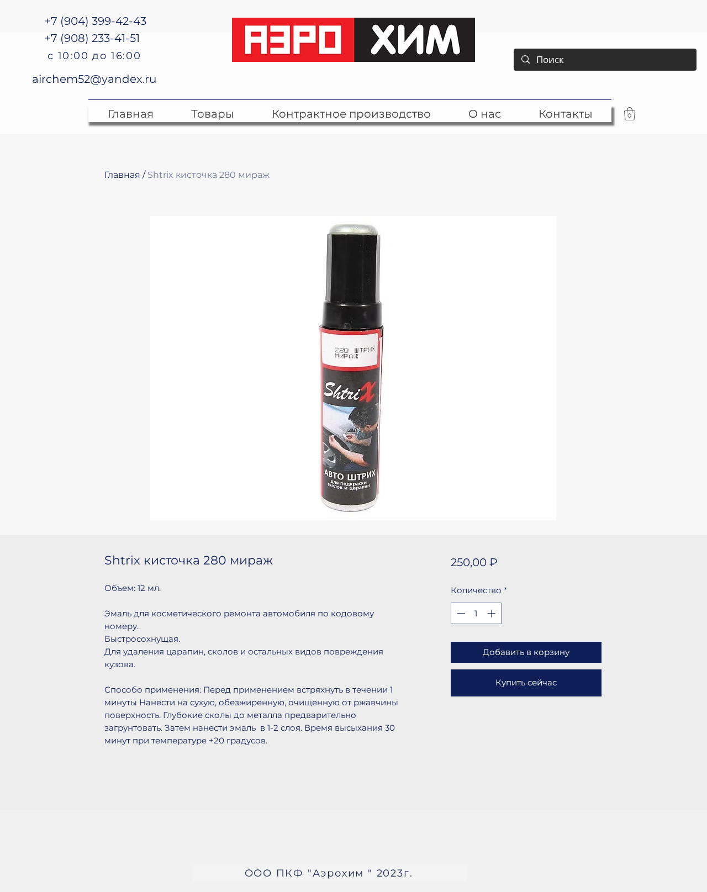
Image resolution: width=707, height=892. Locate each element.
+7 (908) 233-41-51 (92, 38)
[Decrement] (459, 613)
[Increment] (492, 613)
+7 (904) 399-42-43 (95, 21)
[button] (629, 113)
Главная (122, 175)
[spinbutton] (476, 613)
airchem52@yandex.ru (94, 79)
